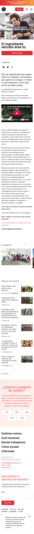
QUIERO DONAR (17, 53)
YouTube (21, 509)
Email (3, 492)
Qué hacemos (10, 438)
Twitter (13, 509)
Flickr (20, 511)
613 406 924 (5, 467)
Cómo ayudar (10, 446)
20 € (16, 412)
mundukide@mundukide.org (11, 463)
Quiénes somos (11, 433)
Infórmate (7, 451)
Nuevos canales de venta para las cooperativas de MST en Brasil (9, 360)
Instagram (12, 511)
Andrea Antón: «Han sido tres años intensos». (8, 288)
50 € (12, 418)
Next (31, 244)
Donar (19, 9)
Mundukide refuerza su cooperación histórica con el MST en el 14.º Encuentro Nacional (9, 329)
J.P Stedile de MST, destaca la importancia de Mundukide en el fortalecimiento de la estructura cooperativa (9, 314)
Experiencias (14, 293)
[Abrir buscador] (27, 9)
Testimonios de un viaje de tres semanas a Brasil (9, 300)
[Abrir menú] (31, 9)
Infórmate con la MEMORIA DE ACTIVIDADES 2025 (17, 2)
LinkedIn (4, 511)
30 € (27, 412)
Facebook (4, 509)
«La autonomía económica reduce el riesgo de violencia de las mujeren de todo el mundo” (9, 345)
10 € (6, 412)
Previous (25, 244)
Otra (22, 418)
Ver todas (4, 373)
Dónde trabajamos (13, 442)
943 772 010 (5, 465)
